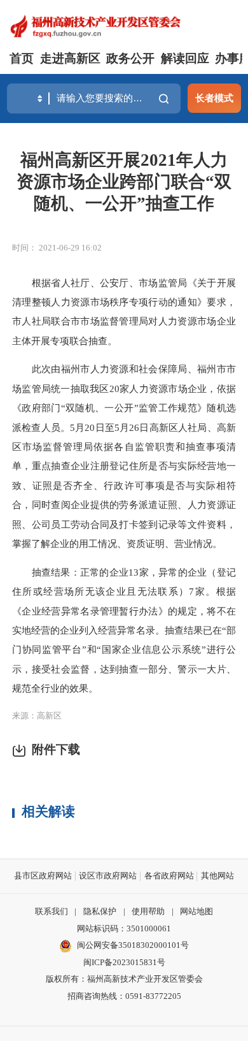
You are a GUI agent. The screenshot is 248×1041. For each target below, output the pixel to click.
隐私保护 (99, 911)
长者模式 (214, 97)
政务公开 (130, 58)
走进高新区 (70, 58)
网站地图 (196, 911)
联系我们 (51, 911)
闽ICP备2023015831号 (124, 962)
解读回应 (185, 58)
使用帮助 (148, 911)
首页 (22, 58)
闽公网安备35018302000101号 (133, 945)
